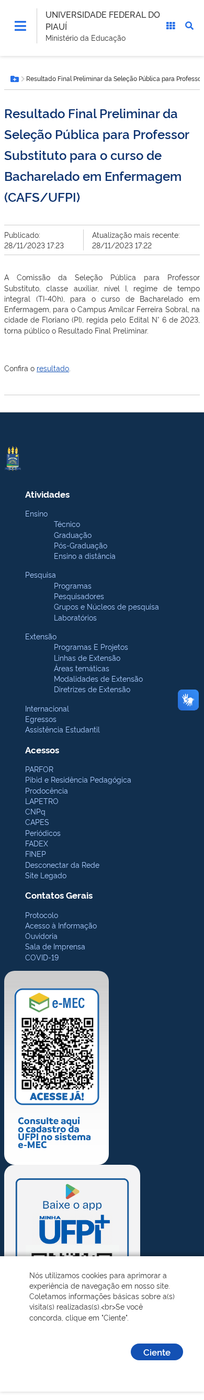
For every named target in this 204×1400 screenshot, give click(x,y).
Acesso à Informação (61, 925)
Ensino (36, 513)
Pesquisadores (79, 596)
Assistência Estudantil (62, 729)
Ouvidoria (41, 935)
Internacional (47, 708)
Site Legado (45, 875)
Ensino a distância (85, 555)
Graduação (73, 535)
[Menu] (20, 25)
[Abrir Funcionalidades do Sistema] (170, 25)
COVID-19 (42, 957)
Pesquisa (40, 574)
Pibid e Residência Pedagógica (78, 779)
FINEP (35, 853)
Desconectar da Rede (62, 864)
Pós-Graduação (80, 545)
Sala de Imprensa (55, 946)
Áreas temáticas (81, 668)
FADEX (36, 843)
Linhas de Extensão (87, 657)
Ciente (157, 1352)
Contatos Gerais (59, 895)
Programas (73, 585)
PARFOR (39, 769)
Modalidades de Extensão (98, 678)
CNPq (35, 811)
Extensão (40, 636)
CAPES (37, 822)
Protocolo (41, 915)
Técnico (67, 524)
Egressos (40, 719)
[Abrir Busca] (189, 25)
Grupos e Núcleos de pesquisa (106, 606)
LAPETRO (42, 801)
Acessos (42, 749)
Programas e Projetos (91, 646)
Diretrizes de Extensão (92, 689)
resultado (53, 368)
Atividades (47, 494)
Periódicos (43, 832)
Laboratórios (75, 617)
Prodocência (46, 790)
